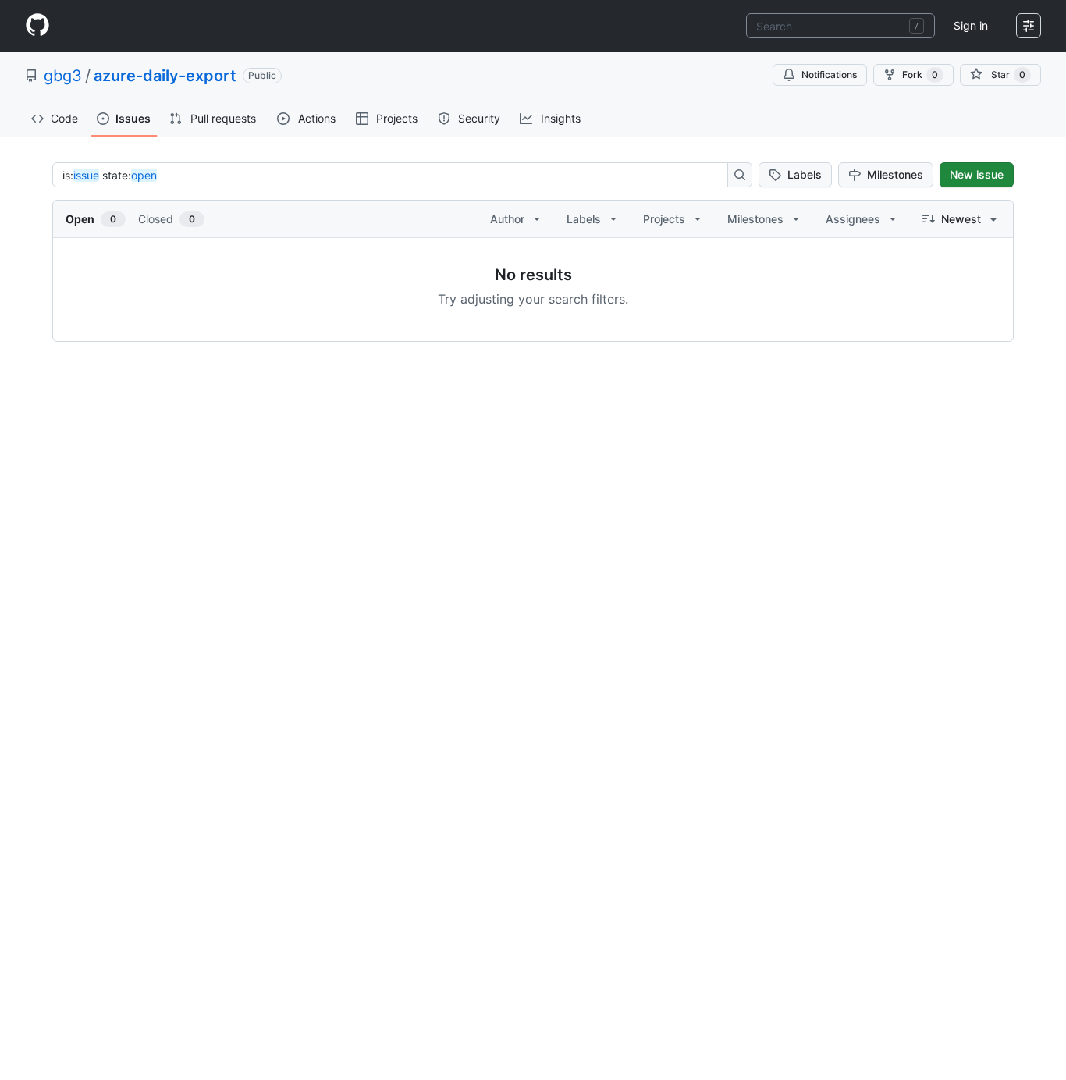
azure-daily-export (165, 75)
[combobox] (840, 25)
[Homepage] (37, 25)
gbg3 (63, 75)
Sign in (971, 25)
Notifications (829, 74)
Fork (920, 74)
